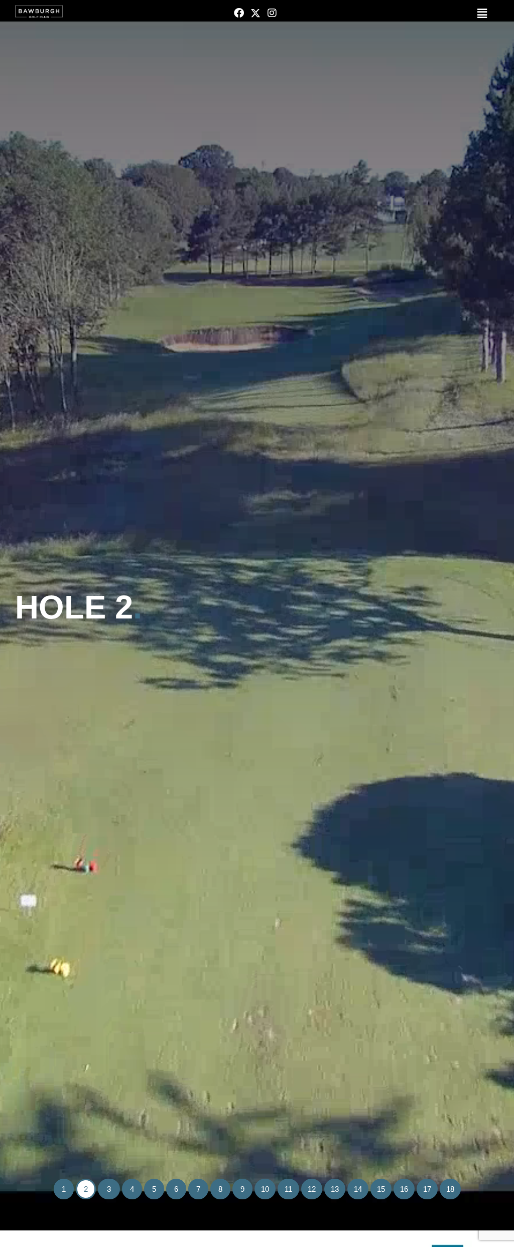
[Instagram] (272, 13)
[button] (413, 14)
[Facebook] (239, 13)
